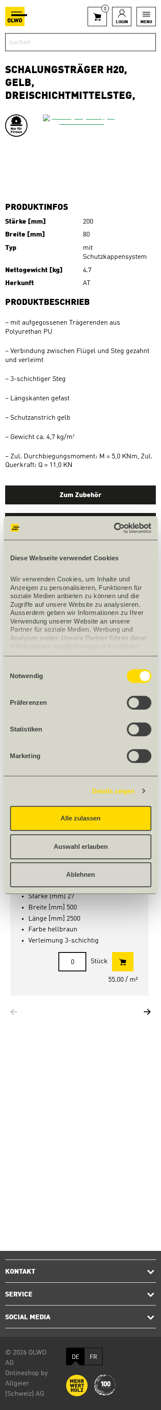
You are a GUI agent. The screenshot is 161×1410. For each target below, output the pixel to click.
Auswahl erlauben (81, 846)
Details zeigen (113, 791)
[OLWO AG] (16, 16)
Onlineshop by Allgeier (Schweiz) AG (26, 1384)
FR (93, 1357)
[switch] (139, 703)
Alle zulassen (80, 818)
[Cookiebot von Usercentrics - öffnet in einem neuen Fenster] (114, 528)
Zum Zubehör (81, 495)
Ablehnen (80, 874)
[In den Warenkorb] (123, 961)
